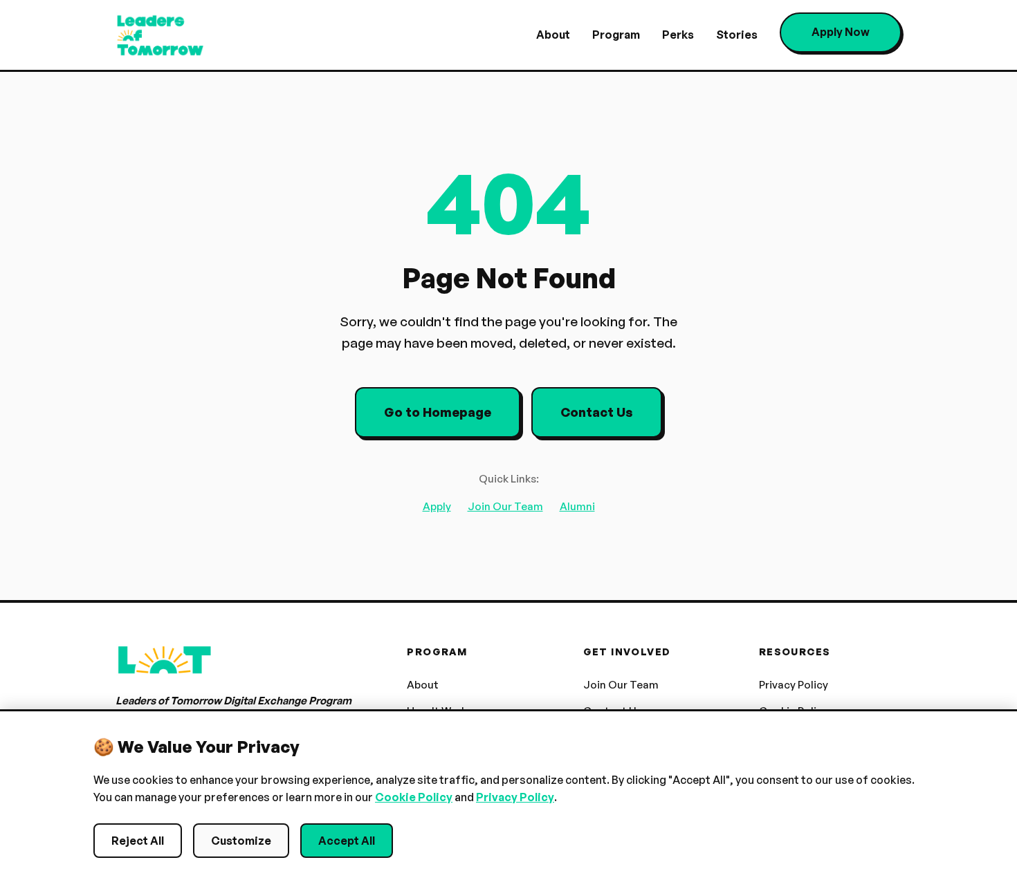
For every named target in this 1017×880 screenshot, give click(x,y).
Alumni (577, 506)
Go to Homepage (437, 412)
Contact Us (596, 412)
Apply (437, 506)
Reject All (137, 841)
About (553, 34)
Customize (241, 841)
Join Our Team (505, 506)
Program (616, 34)
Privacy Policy (793, 684)
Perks (678, 34)
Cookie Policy (413, 797)
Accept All (346, 841)
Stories (737, 34)
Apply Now (841, 32)
